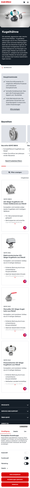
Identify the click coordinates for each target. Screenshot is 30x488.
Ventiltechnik (8, 67)
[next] (27, 142)
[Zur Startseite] (6, 2)
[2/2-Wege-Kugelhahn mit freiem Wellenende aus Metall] (24, 227)
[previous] (3, 142)
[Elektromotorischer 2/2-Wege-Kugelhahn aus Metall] (24, 281)
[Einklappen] (15, 224)
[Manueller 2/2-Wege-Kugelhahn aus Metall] (24, 335)
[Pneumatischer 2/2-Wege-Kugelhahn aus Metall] (24, 388)
